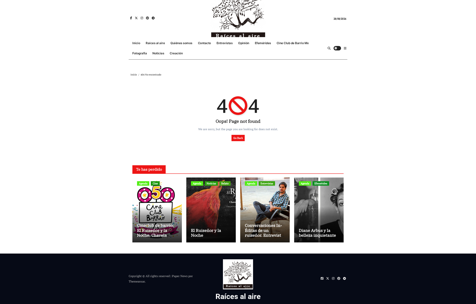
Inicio (136, 43)
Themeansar (137, 281)
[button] (345, 48)
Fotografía (139, 53)
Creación (176, 53)
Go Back (238, 138)
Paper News (180, 276)
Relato (225, 183)
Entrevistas (225, 43)
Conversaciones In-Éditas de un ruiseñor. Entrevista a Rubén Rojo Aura (264, 233)
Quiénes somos (181, 43)
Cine (155, 183)
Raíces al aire (155, 43)
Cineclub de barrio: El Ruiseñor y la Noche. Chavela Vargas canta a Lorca (157, 233)
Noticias (158, 53)
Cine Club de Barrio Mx (293, 43)
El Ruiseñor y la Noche (206, 233)
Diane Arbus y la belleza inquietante (317, 233)
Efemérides (263, 43)
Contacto (204, 43)
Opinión (243, 43)
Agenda (143, 183)
